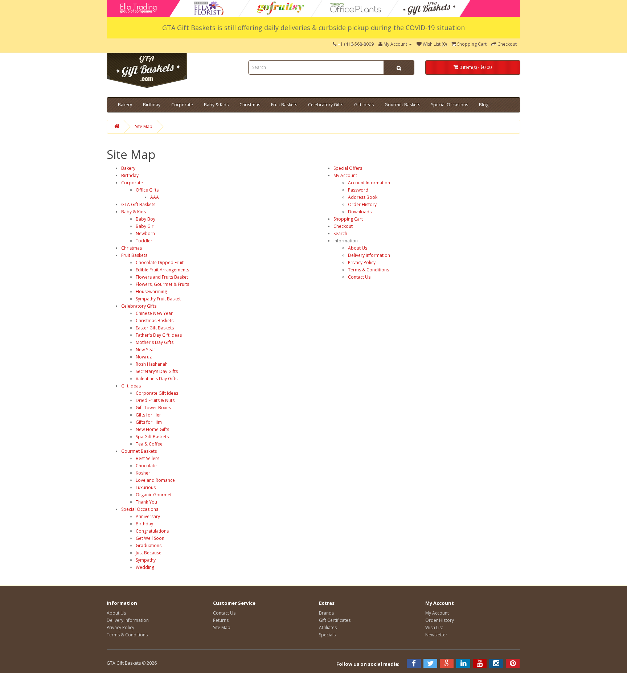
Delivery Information (369, 255)
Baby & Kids (216, 105)
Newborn (145, 233)
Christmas (249, 105)
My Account (345, 175)
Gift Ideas (364, 105)
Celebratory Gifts (325, 105)
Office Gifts (147, 190)
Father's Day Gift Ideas (159, 335)
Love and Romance (155, 480)
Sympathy (146, 560)
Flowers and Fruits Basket (162, 277)
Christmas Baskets (154, 320)
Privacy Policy (362, 262)
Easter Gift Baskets (155, 328)
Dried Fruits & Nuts (155, 400)
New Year (145, 349)
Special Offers (347, 168)
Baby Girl (145, 226)
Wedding (145, 567)
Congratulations (152, 531)
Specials (327, 635)
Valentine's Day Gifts (156, 379)
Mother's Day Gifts (154, 342)
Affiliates (328, 627)
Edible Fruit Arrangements (162, 270)
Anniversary (148, 516)
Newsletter (436, 635)
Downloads (360, 212)
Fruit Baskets (284, 105)
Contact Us (359, 277)
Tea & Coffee (149, 444)
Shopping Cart (348, 219)
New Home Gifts (152, 429)
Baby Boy (145, 219)
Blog (483, 105)
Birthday (151, 105)
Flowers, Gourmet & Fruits (162, 284)
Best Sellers (147, 458)
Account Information (369, 183)
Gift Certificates (335, 620)
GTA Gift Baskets (138, 204)
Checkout (343, 226)
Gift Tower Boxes (153, 408)
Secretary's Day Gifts (157, 371)
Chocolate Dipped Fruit (160, 262)
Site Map (143, 126)
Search (340, 233)
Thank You (146, 502)
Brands (326, 613)
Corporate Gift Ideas (157, 393)
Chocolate (146, 466)
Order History (362, 204)
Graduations (148, 545)
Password (358, 190)
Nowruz (144, 357)
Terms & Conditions (368, 270)
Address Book (362, 197)
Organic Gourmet (154, 495)
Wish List (434, 627)
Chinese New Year (154, 313)
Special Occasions (449, 105)
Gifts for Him (149, 422)
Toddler (144, 241)
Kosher (143, 473)
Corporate (182, 105)
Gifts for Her (148, 415)
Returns (221, 620)
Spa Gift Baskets (152, 437)
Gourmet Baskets (402, 105)
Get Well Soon (150, 538)
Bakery (125, 105)
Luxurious (146, 487)
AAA (154, 197)
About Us (357, 248)
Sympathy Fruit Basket (158, 299)
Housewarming (151, 291)
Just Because (148, 553)
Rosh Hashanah (152, 364)
